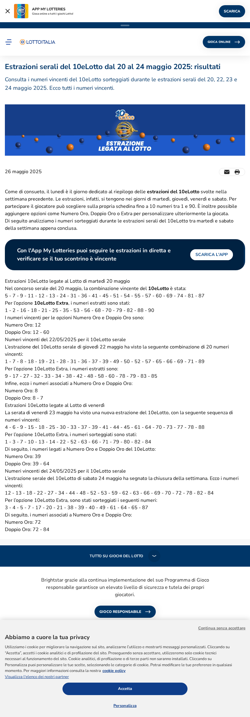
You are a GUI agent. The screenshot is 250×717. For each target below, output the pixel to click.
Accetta (125, 688)
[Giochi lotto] (37, 42)
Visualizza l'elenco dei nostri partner (37, 677)
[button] (8, 42)
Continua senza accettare (221, 628)
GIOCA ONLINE (219, 42)
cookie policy (114, 670)
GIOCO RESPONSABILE (120, 611)
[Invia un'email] (227, 172)
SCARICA (232, 11)
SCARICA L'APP (211, 254)
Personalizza (125, 705)
